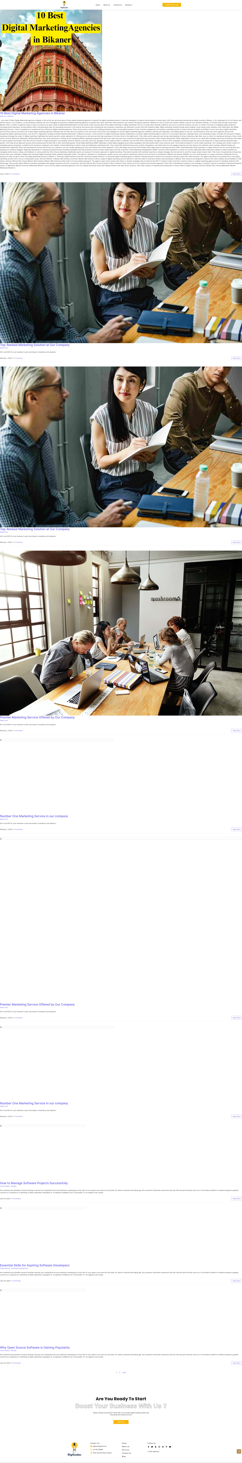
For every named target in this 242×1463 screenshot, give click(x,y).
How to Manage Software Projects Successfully (34, 1183)
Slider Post (4, 348)
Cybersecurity (5, 1268)
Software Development (19, 1268)
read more (236, 174)
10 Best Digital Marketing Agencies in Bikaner (32, 113)
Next (124, 1372)
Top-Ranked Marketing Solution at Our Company (35, 345)
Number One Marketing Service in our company (34, 816)
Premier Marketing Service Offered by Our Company (37, 717)
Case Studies (4, 1186)
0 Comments (15, 174)
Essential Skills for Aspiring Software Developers (34, 1265)
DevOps (13, 1186)
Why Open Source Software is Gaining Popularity (35, 1347)
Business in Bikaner (7, 116)
